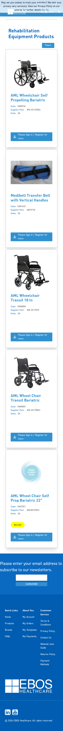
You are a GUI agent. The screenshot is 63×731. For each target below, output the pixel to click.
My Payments (30, 636)
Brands (8, 630)
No (47, 10)
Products (9, 623)
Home (8, 617)
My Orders (28, 623)
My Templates (30, 630)
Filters (48, 45)
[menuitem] (31, 712)
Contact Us (45, 637)
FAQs (7, 636)
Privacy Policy (47, 631)
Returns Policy (47, 654)
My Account (28, 617)
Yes (43, 10)
